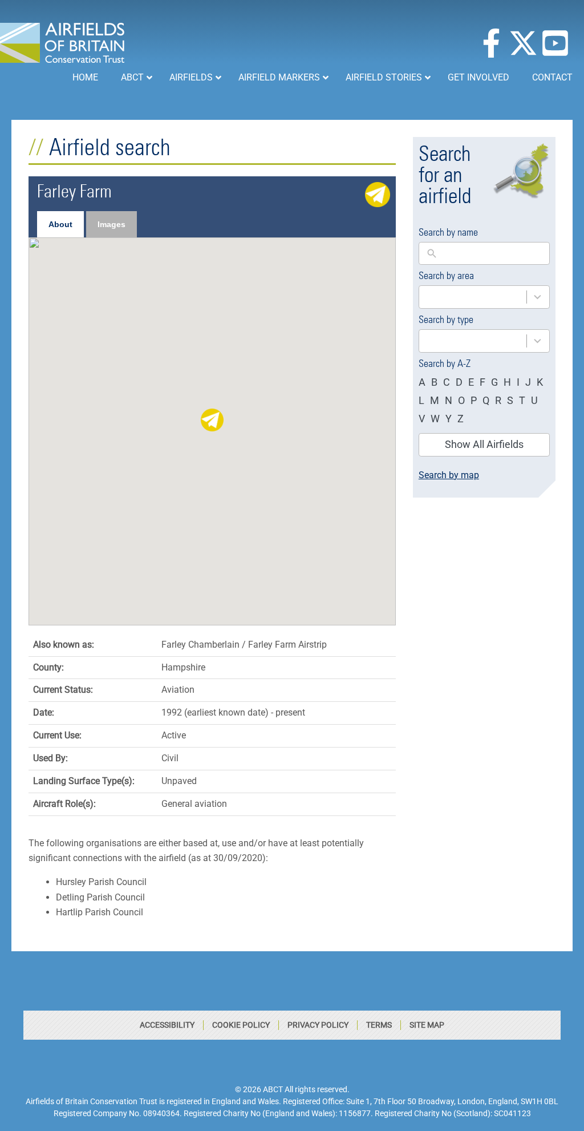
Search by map (449, 475)
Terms (379, 1024)
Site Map (426, 1024)
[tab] (60, 224)
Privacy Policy (317, 1024)
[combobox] (484, 297)
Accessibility (167, 1024)
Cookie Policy (241, 1024)
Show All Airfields (484, 444)
